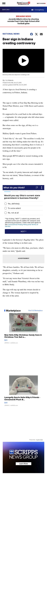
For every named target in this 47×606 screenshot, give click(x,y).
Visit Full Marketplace (35, 310)
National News (11, 34)
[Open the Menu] (4, 3)
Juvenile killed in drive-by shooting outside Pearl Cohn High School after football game (23, 21)
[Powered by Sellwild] (39, 440)
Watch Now (40, 3)
